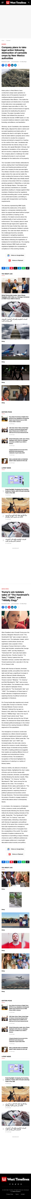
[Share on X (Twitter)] (6, 65)
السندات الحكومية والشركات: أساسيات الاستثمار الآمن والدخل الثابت (14, 320)
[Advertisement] (15, 21)
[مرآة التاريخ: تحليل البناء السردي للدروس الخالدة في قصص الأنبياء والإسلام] (15, 505)
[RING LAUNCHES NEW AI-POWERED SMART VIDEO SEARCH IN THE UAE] (5, 461)
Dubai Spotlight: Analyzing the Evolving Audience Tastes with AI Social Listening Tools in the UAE (17, 491)
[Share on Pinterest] (9, 65)
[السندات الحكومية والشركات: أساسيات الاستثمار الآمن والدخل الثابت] (15, 309)
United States (5, 589)
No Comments (15, 61)
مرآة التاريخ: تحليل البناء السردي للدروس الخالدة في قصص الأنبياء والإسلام (16, 516)
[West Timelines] (16, 2)
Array (3, 341)
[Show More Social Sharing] (18, 65)
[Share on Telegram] (15, 65)
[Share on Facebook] (3, 65)
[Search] (28, 2)
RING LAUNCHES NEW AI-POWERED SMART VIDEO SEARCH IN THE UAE (18, 459)
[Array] (15, 331)
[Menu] (3, 2)
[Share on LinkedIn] (12, 65)
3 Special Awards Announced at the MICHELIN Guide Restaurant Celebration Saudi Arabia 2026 (18, 451)
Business (4, 44)
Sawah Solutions (16, 1191)
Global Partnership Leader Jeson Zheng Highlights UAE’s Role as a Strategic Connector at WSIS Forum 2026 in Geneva (15, 297)
